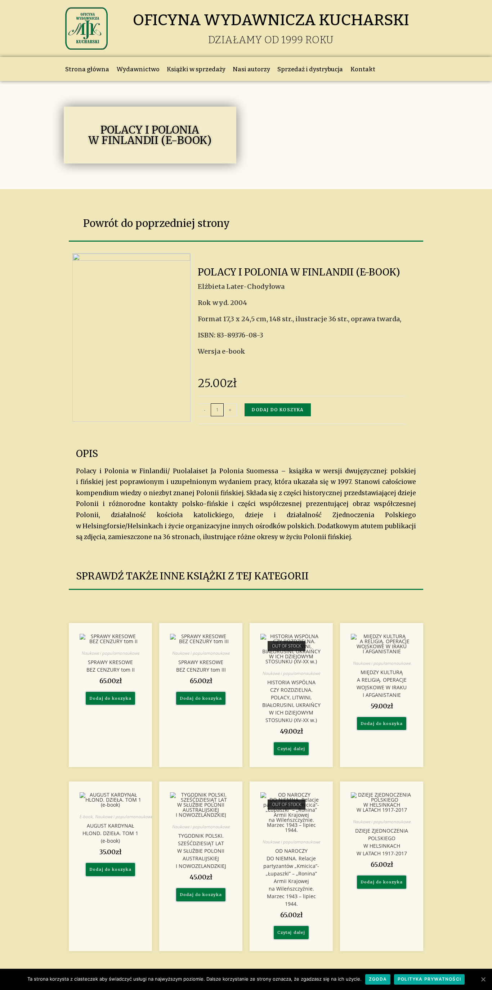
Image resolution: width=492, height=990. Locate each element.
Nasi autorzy (251, 69)
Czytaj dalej (291, 748)
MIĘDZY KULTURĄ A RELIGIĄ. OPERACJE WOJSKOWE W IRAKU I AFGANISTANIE (382, 683)
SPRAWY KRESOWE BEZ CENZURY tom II (110, 666)
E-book (86, 817)
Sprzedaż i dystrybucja (310, 69)
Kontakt (362, 69)
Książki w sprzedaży (196, 69)
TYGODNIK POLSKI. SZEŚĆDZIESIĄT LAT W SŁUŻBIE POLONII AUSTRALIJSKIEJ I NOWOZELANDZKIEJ (201, 850)
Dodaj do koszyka (277, 409)
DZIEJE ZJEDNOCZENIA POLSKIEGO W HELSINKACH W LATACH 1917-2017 (381, 842)
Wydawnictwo (138, 69)
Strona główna (87, 69)
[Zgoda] (483, 979)
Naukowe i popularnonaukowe (110, 653)
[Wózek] (394, 69)
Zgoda (378, 979)
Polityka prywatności (429, 979)
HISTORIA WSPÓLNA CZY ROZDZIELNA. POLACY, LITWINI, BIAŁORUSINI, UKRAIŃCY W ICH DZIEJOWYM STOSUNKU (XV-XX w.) (291, 701)
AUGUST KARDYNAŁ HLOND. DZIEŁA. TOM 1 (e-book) (110, 833)
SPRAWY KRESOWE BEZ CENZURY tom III (201, 666)
